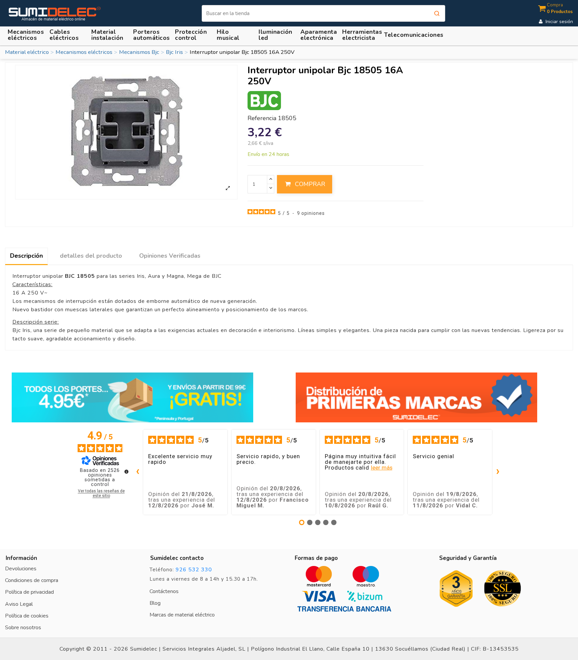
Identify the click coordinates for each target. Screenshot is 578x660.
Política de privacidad (29, 592)
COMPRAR (310, 184)
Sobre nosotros (23, 627)
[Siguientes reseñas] (497, 472)
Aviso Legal (19, 604)
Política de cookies (27, 616)
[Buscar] (436, 13)
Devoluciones (20, 568)
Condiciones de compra (31, 580)
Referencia (262, 118)
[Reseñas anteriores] (137, 472)
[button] (108, 34)
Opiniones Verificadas (169, 256)
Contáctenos (164, 591)
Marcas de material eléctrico (182, 614)
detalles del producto (91, 256)
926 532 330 (194, 569)
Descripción (26, 256)
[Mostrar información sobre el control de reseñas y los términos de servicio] (126, 471)
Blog (155, 603)
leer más (381, 468)
